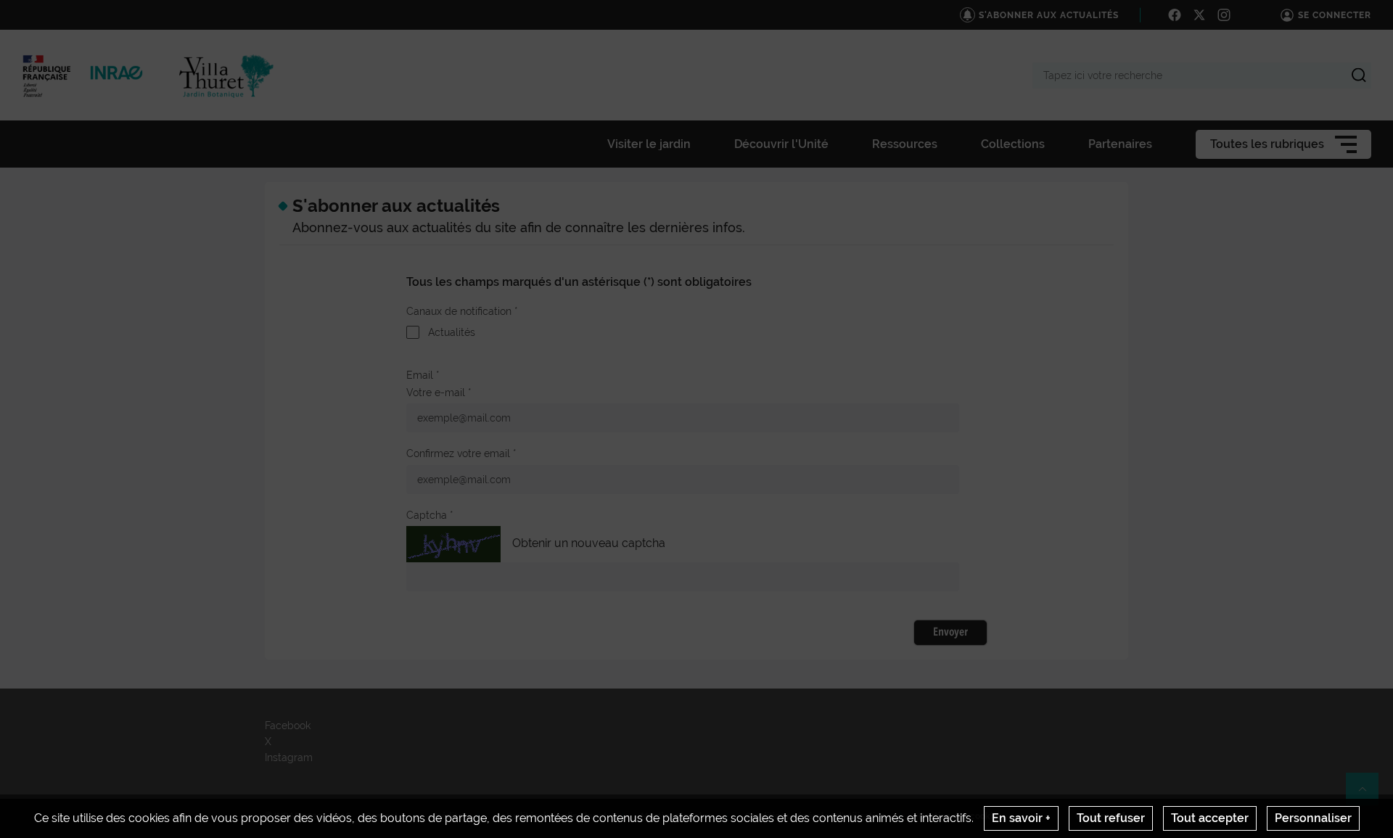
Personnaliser (1313, 818)
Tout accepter (1210, 818)
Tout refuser (1111, 818)
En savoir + (1021, 818)
